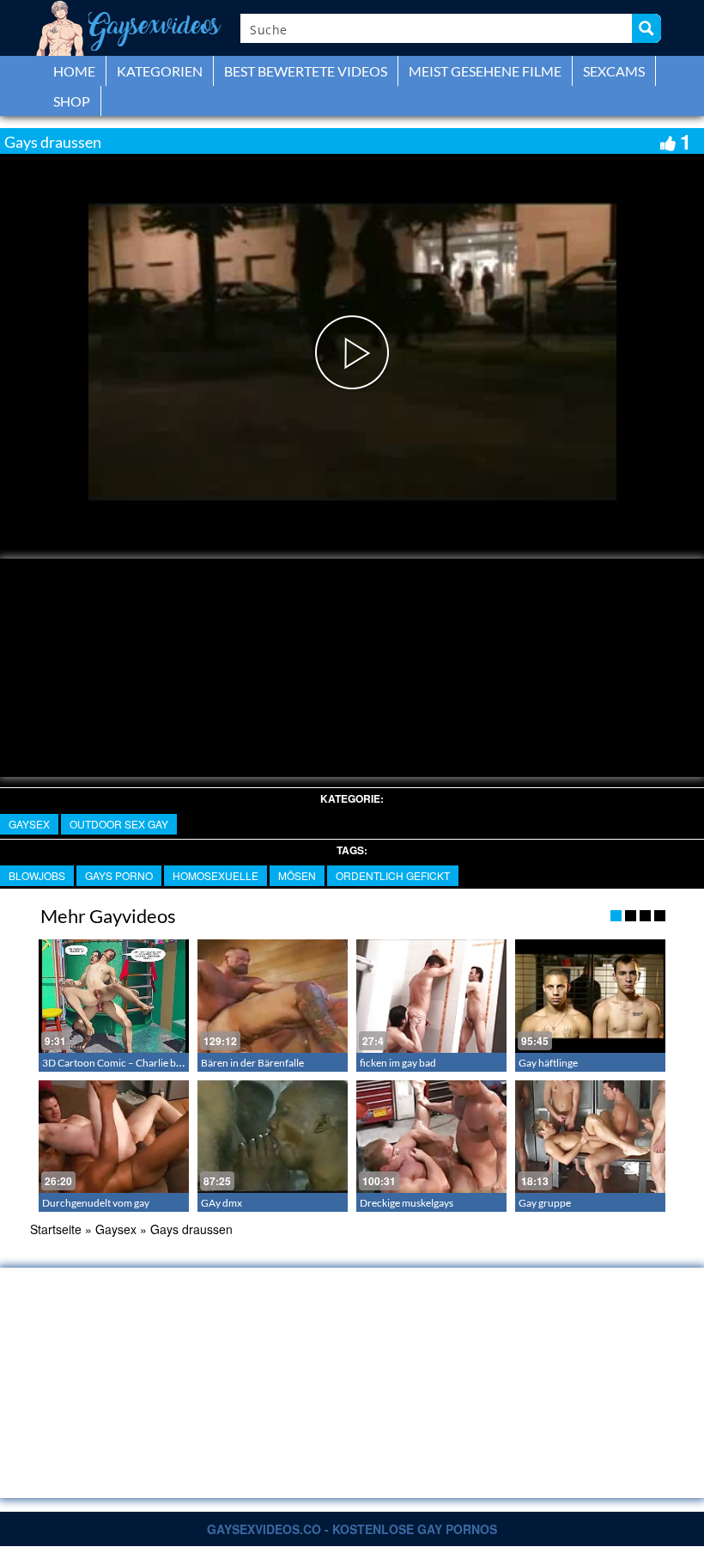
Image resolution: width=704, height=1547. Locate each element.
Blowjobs (37, 875)
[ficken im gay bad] (431, 995)
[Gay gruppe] (590, 1136)
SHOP (71, 101)
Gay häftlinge (548, 1062)
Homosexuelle (215, 875)
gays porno (119, 875)
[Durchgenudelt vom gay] (114, 1136)
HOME (74, 71)
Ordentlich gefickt (393, 875)
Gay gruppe (545, 1202)
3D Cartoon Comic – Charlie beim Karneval (138, 1062)
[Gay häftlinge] (590, 995)
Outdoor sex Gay (119, 823)
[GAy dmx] (272, 1136)
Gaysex (29, 823)
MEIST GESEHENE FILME (485, 71)
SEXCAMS (614, 71)
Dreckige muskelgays (406, 1202)
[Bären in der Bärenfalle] (272, 995)
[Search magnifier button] (646, 28)
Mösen (297, 875)
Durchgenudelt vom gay (95, 1202)
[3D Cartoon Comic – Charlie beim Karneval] (114, 995)
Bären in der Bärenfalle (252, 1062)
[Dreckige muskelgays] (431, 1136)
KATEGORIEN (160, 71)
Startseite (56, 1229)
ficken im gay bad (398, 1062)
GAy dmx (221, 1202)
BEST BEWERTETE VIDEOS (305, 71)
